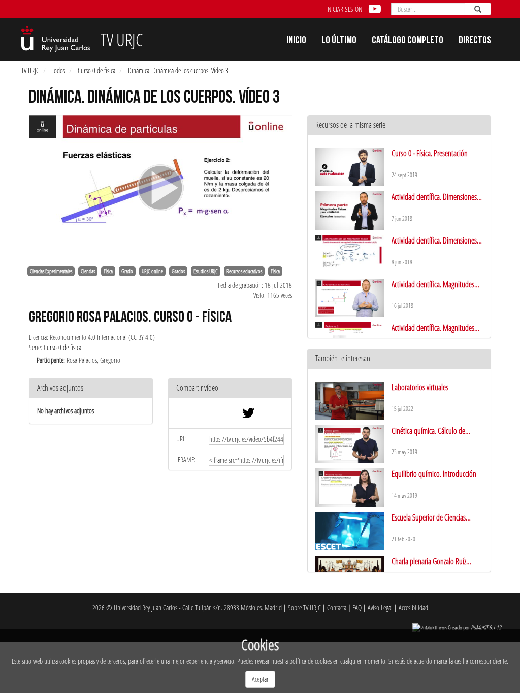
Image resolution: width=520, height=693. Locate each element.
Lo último (338, 41)
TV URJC (30, 70)
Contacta (336, 607)
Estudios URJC (205, 271)
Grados (178, 271)
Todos (58, 70)
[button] (230, 388)
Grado (127, 271)
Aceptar (260, 679)
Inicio (296, 41)
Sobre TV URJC (304, 607)
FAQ (357, 607)
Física (108, 271)
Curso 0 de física (96, 70)
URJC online (152, 271)
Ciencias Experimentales (51, 271)
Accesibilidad (413, 607)
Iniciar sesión (344, 9)
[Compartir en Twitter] (248, 415)
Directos (475, 41)
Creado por (474, 627)
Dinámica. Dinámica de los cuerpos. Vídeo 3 (178, 70)
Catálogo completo (407, 41)
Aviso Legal (380, 607)
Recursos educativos (244, 271)
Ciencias (88, 271)
